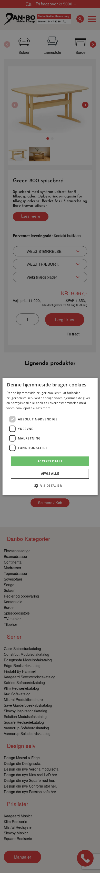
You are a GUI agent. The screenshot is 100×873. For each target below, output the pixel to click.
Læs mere (43, 408)
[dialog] (50, 436)
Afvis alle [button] (50, 473)
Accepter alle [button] (50, 461)
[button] (50, 485)
